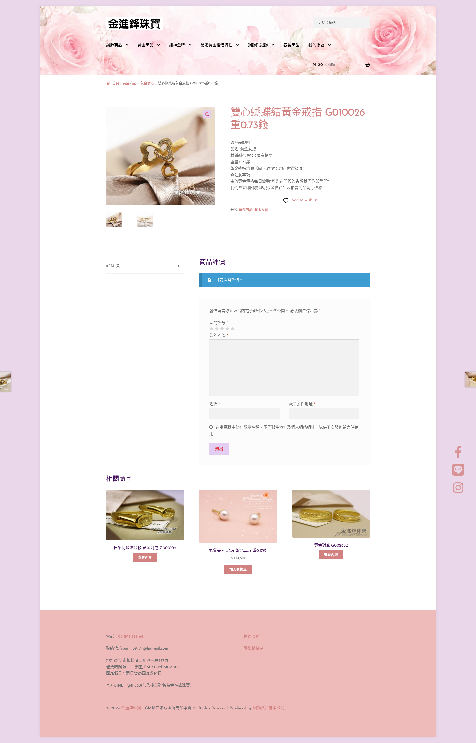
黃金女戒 (147, 83)
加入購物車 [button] (238, 570)
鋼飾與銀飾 (258, 45)
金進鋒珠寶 (131, 708)
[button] (207, 114)
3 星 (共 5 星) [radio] (222, 329)
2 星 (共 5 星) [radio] (217, 329)
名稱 (214, 404)
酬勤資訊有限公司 (269, 708)
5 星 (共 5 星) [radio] (232, 329)
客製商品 (291, 45)
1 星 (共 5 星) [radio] (211, 329)
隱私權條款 (254, 649)
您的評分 (218, 323)
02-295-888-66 (130, 637)
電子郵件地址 (302, 404)
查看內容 (145, 558)
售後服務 (252, 637)
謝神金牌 (177, 45)
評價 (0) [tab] (113, 266)
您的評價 (218, 336)
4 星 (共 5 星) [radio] (227, 329)
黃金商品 (145, 45)
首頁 (115, 83)
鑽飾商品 (114, 45)
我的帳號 (316, 45)
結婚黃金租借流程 (216, 45)
